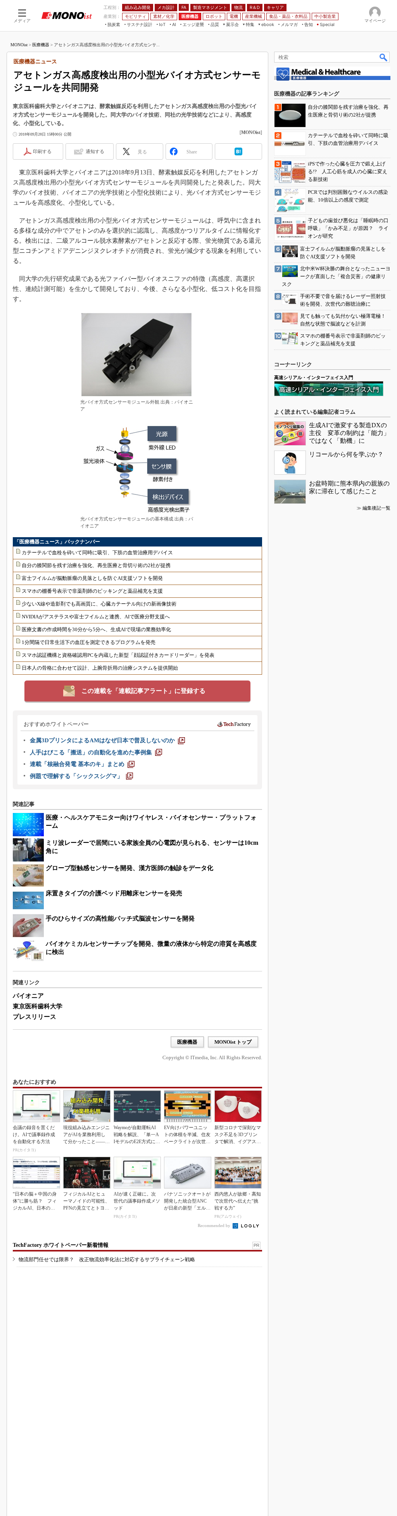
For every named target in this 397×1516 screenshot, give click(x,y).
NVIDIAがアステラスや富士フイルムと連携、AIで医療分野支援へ (96, 617)
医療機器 (40, 44)
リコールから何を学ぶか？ (346, 454)
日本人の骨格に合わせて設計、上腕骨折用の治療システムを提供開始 (100, 668)
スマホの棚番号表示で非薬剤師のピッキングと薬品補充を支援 (92, 591)
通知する (95, 151)
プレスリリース (34, 1016)
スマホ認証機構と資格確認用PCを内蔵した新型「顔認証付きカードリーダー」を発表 (118, 655)
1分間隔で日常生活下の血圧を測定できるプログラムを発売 (88, 642)
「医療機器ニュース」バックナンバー (57, 542)
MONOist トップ (233, 1042)
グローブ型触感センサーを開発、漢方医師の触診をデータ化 (129, 868)
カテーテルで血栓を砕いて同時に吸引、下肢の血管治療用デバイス (97, 552)
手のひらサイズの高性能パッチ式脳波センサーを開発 (120, 918)
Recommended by (214, 1225)
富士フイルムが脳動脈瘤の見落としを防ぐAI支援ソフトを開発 (92, 578)
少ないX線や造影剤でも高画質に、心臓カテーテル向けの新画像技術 (99, 604)
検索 (384, 57)
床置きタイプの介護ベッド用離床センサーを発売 (114, 893)
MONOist (19, 44)
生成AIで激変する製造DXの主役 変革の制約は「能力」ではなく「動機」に (349, 433)
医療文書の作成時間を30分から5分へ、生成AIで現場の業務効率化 (96, 629)
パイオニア (28, 995)
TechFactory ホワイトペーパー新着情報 (61, 1245)
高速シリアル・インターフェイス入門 (313, 377)
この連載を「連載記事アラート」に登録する (143, 691)
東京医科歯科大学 (37, 1006)
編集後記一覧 (376, 508)
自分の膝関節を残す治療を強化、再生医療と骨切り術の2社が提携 (96, 565)
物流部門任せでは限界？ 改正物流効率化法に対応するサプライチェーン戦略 (107, 1259)
